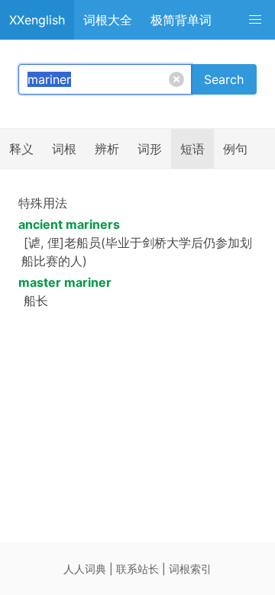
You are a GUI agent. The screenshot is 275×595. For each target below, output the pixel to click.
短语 (192, 148)
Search (224, 79)
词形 (150, 148)
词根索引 (190, 568)
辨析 (107, 148)
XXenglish (37, 19)
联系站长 (137, 568)
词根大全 (107, 19)
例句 (235, 148)
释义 (21, 148)
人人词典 (84, 568)
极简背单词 (181, 19)
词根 (64, 148)
